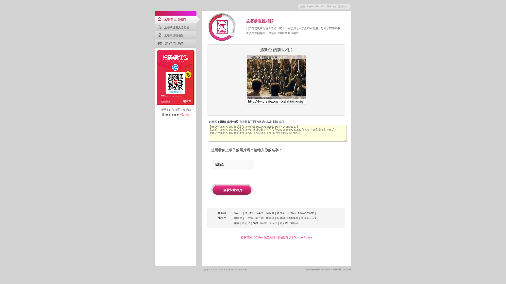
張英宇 (259, 213)
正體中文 (343, 6)
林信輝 (270, 213)
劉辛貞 (238, 218)
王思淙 (249, 218)
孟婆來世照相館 (174, 35)
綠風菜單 (292, 218)
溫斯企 (294, 223)
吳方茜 (259, 218)
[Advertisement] (304, 180)
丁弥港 (291, 213)
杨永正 (238, 213)
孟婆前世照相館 (175, 19)
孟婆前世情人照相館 (176, 27)
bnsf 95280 (260, 223)
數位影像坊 (284, 237)
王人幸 (273, 223)
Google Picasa (303, 237)
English (310, 6)
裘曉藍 (305, 218)
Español (320, 6)
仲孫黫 (249, 213)
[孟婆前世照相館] (222, 27)
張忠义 (246, 223)
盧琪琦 (270, 218)
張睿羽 (281, 218)
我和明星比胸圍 (174, 43)
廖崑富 (281, 213)
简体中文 (331, 6)
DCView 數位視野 (264, 237)
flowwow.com (306, 213)
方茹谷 (284, 223)
